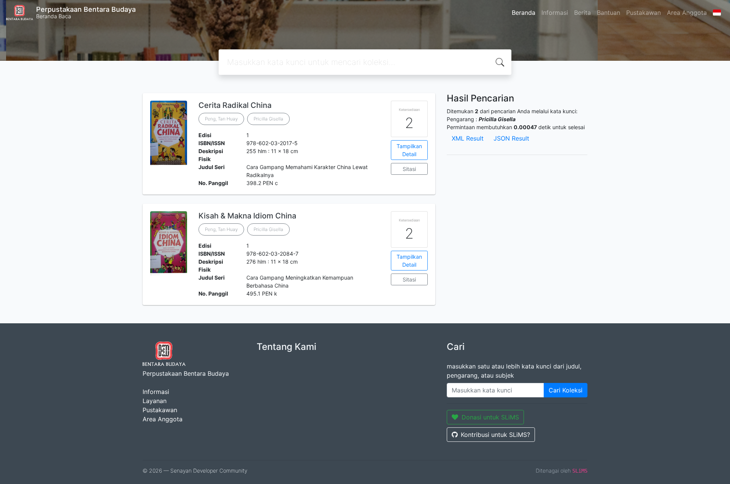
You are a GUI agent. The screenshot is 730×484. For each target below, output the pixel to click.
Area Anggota (687, 12)
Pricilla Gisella (268, 119)
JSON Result (511, 138)
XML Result (468, 138)
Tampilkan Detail (409, 150)
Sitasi (409, 169)
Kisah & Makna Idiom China (247, 215)
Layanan (155, 401)
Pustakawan (643, 12)
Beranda (523, 12)
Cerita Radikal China (234, 105)
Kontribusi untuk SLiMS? (495, 434)
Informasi (554, 12)
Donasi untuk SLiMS (490, 417)
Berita (582, 12)
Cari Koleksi (565, 390)
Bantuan (608, 12)
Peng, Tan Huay (221, 119)
